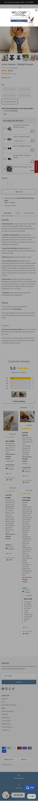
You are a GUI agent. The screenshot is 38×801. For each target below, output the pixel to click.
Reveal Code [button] (19, 20)
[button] (36, 10)
